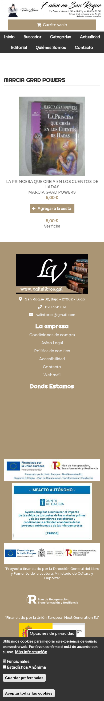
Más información (31, 651)
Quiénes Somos (51, 47)
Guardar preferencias (24, 678)
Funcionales (18, 661)
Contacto (84, 47)
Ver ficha (52, 226)
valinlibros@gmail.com (55, 315)
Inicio (9, 36)
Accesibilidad (52, 359)
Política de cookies (52, 350)
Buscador (32, 36)
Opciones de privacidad (52, 633)
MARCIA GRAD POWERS (52, 192)
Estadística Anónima (26, 667)
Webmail (52, 375)
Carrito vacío (54, 24)
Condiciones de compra (52, 334)
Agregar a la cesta (54, 208)
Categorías (60, 36)
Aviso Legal (52, 342)
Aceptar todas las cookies (29, 693)
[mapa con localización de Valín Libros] (52, 417)
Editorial (19, 47)
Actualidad (90, 36)
